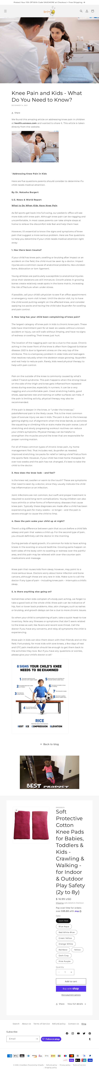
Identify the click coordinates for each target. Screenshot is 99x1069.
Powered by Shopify (36, 1065)
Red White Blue (67, 932)
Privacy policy (65, 1065)
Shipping (60, 903)
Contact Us (73, 1024)
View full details (75, 1004)
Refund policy (59, 1024)
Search (16, 1024)
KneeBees (23, 1065)
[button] (5, 11)
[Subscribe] (37, 1039)
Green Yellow (65, 938)
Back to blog (51, 744)
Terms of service (79, 1065)
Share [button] (17, 113)
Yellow (77, 950)
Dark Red (63, 921)
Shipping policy (51, 1067)
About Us (26, 1024)
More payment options (71, 995)
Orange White (66, 944)
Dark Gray (64, 955)
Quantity (60, 967)
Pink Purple (65, 961)
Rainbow (63, 950)
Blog (83, 1024)
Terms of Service (42, 1024)
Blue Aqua (64, 926)
